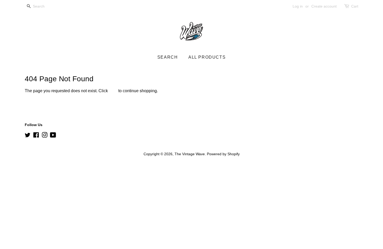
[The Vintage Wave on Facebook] (36, 136)
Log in (298, 6)
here (113, 91)
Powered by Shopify (223, 154)
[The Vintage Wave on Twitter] (27, 136)
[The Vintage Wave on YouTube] (53, 136)
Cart (354, 6)
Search (167, 57)
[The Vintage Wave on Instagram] (44, 136)
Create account (324, 6)
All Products (207, 57)
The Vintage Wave (190, 154)
